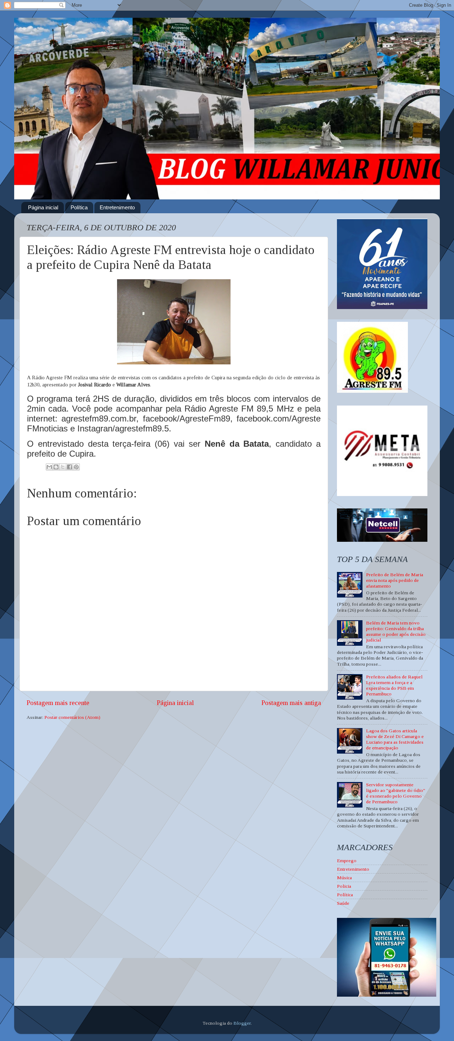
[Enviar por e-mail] (49, 466)
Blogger (242, 1023)
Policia (344, 886)
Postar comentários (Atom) (72, 717)
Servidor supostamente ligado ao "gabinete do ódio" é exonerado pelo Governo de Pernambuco (395, 793)
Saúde (343, 903)
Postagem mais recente (58, 702)
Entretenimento (117, 207)
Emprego (346, 860)
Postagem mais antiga (291, 702)
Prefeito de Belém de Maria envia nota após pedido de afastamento (394, 580)
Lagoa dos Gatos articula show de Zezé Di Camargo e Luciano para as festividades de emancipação (395, 739)
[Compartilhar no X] (62, 466)
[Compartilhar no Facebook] (69, 466)
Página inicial (43, 207)
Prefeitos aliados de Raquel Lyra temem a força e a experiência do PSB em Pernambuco (394, 685)
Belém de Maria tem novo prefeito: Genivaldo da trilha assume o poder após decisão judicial (396, 631)
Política (79, 207)
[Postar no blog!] (56, 466)
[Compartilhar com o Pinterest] (76, 466)
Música (344, 877)
